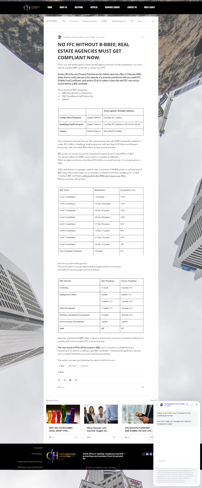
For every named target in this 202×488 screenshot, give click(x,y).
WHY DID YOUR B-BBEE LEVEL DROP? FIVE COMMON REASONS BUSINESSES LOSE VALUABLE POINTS (61, 429)
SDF (131, 21)
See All (153, 400)
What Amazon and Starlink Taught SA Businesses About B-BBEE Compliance (100, 429)
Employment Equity (90, 21)
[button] (153, 21)
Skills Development (119, 21)
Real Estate (72, 366)
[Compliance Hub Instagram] (143, 454)
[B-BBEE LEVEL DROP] (63, 414)
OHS (63, 21)
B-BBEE (104, 21)
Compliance (84, 366)
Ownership (74, 21)
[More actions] (142, 37)
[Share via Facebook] (59, 380)
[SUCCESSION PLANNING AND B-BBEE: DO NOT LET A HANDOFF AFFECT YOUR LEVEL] (139, 414)
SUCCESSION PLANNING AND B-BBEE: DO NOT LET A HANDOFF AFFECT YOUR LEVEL (139, 429)
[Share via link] (76, 380)
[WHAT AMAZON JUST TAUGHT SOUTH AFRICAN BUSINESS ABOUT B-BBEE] (101, 414)
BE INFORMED (51, 21)
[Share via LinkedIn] (70, 380)
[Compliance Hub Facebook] (150, 454)
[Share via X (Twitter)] (64, 380)
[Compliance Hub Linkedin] (147, 454)
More (140, 21)
